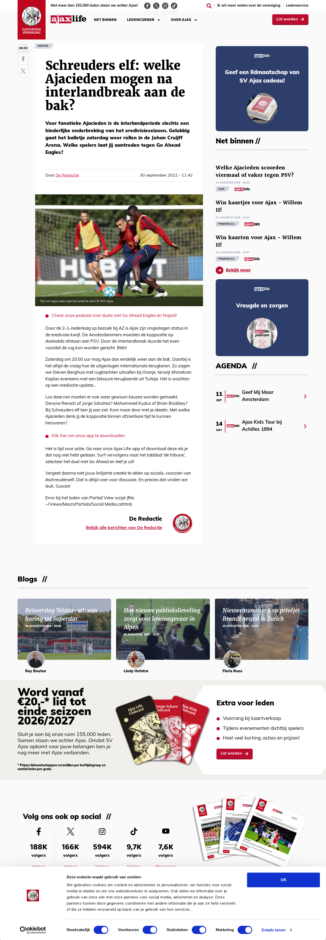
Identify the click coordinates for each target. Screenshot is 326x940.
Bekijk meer (238, 270)
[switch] (150, 930)
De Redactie (67, 175)
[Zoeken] (209, 5)
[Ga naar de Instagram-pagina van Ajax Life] (165, 6)
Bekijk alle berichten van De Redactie (124, 528)
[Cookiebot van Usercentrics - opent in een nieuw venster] (33, 930)
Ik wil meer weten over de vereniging (248, 6)
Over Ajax (181, 20)
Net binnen (105, 20)
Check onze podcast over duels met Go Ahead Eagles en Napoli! (114, 316)
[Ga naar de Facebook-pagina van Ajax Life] (147, 6)
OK (284, 880)
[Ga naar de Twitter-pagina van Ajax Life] (156, 6)
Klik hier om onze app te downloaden (88, 436)
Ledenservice (297, 6)
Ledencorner (140, 20)
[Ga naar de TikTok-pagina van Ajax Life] (174, 6)
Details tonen (273, 930)
